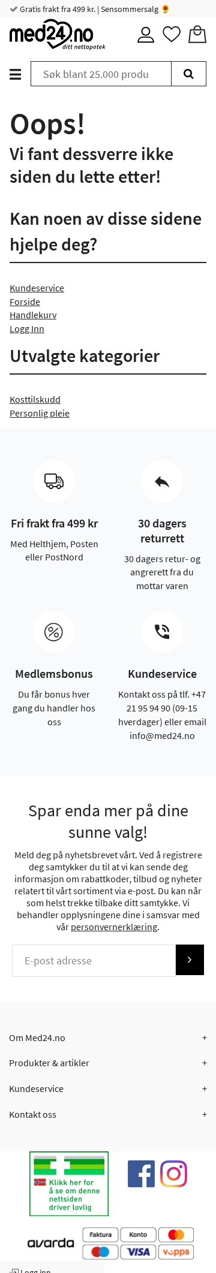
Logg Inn (27, 328)
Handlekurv (33, 315)
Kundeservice (37, 288)
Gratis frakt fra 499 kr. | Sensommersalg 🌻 (94, 9)
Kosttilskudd (35, 399)
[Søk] (188, 73)
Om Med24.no (37, 1037)
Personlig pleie (40, 413)
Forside (25, 301)
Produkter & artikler (49, 1063)
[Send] (189, 960)
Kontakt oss (32, 1114)
